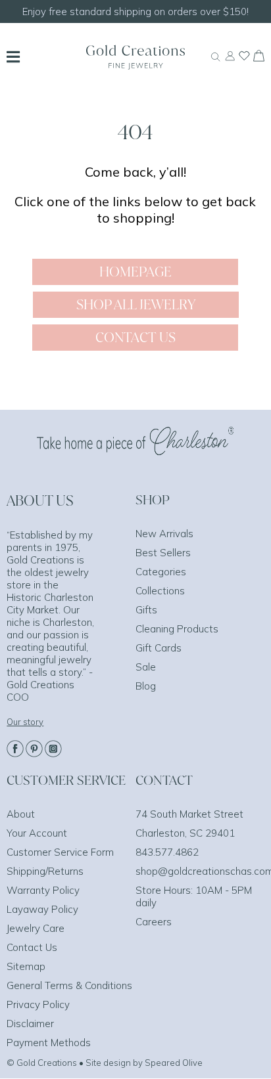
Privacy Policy (38, 1004)
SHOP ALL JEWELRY (135, 304)
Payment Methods (49, 1042)
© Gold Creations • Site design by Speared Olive (105, 1062)
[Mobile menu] (13, 58)
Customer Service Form (60, 852)
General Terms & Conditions (69, 985)
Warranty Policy (43, 890)
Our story (25, 721)
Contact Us (32, 947)
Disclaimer (30, 1023)
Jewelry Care (35, 928)
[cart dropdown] (258, 57)
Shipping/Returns (45, 871)
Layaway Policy (42, 909)
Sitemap (26, 966)
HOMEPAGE (135, 271)
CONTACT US (135, 337)
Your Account (37, 833)
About (21, 814)
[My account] (229, 61)
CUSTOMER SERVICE (66, 780)
